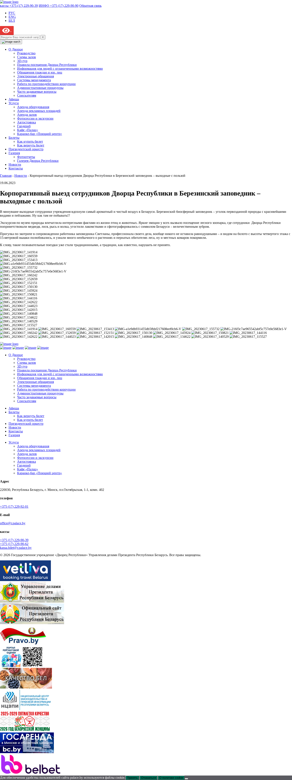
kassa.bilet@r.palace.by (16, 547)
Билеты (14, 137)
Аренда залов (27, 114)
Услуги (14, 103)
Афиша (14, 99)
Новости (15, 164)
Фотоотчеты (26, 157)
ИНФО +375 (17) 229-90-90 (58, 5)
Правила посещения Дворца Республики (47, 65)
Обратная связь (90, 5)
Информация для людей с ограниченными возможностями (60, 68)
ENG (12, 17)
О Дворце (16, 49)
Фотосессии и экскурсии (35, 118)
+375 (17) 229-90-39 (14, 540)
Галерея (14, 153)
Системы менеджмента (34, 80)
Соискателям (26, 95)
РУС (12, 13)
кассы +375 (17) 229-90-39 (19, 5)
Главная (6, 175)
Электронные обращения (35, 76)
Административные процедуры (40, 88)
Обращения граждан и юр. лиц (39, 72)
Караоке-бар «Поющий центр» (39, 134)
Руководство (26, 53)
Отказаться (148, 777)
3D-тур (22, 61)
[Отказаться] (186, 778)
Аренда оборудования (33, 107)
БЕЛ (12, 20)
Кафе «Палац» (27, 130)
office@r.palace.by (12, 523)
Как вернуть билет (30, 145)
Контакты (16, 168)
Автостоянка (26, 122)
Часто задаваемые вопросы (36, 91)
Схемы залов (26, 57)
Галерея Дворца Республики (38, 160)
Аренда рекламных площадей (38, 111)
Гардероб (24, 126)
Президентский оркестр (26, 149)
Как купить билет (30, 141)
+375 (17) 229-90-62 (14, 544)
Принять (132, 777)
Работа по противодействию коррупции (46, 84)
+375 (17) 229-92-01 (14, 506)
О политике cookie (171, 777)
